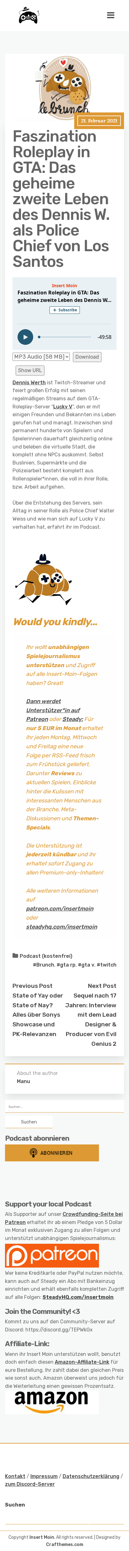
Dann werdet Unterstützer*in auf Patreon (53, 710)
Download (87, 357)
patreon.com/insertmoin (59, 908)
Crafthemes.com (64, 1544)
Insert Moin (41, 1537)
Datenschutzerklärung (91, 1476)
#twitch (106, 965)
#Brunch (43, 965)
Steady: (72, 719)
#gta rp (66, 965)
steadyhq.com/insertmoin (61, 926)
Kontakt (15, 1476)
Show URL (30, 370)
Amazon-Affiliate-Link (82, 1362)
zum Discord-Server (30, 1484)
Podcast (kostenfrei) (46, 956)
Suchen (15, 1505)
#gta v (86, 965)
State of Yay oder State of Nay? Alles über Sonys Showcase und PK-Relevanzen (38, 1015)
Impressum (44, 1476)
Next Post (102, 985)
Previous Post (33, 985)
